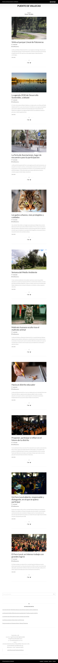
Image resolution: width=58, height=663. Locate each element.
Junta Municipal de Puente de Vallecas (15, 650)
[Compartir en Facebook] (27, 63)
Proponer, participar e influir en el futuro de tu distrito (27, 439)
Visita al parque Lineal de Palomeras (28, 42)
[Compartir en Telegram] (30, 63)
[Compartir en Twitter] (28, 63)
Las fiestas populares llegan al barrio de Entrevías (13, 619)
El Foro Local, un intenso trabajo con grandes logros (28, 555)
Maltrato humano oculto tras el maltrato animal (25, 328)
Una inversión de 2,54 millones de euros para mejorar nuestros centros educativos (20, 609)
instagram (46, 661)
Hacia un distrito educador (23, 384)
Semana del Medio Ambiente (24, 272)
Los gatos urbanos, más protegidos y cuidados (28, 216)
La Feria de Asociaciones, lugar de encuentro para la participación (26, 156)
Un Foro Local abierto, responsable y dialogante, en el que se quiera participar (28, 499)
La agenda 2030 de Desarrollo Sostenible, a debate (25, 96)
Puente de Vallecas (29, 6)
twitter (50, 661)
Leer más (13, 57)
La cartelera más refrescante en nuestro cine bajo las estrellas (15, 616)
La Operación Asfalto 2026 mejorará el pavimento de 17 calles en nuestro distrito (20, 613)
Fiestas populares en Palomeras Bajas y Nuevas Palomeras (15, 623)
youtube (54, 661)
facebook (41, 661)
